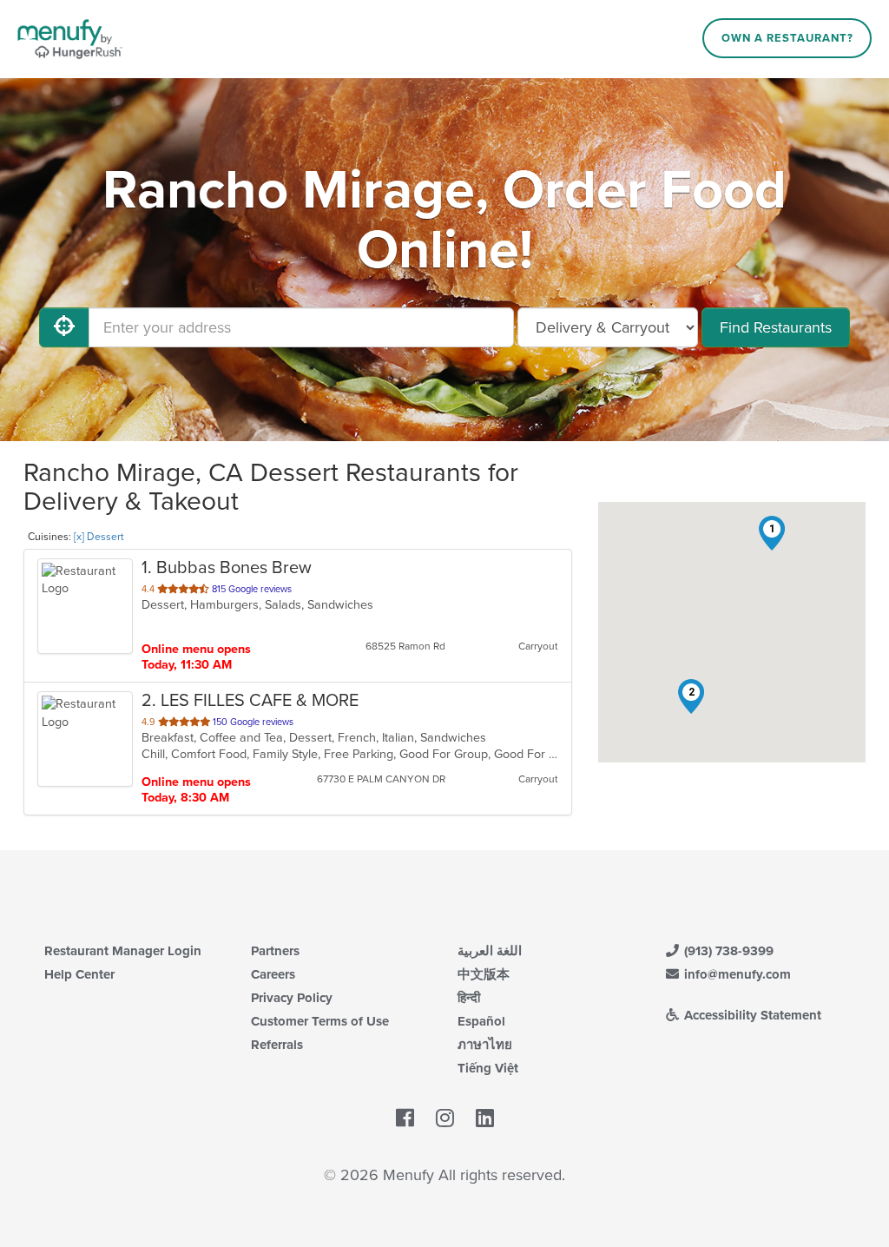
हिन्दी (469, 998)
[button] (771, 533)
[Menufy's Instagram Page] (445, 1118)
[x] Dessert (99, 537)
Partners (275, 951)
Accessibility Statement (751, 1015)
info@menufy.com (736, 974)
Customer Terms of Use (320, 1021)
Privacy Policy (292, 998)
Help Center (79, 974)
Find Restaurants (776, 327)
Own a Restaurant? (787, 38)
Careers (273, 974)
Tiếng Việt (488, 1068)
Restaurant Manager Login (122, 951)
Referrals (277, 1044)
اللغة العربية (490, 951)
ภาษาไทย (485, 1044)
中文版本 (484, 974)
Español (481, 1021)
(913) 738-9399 (727, 951)
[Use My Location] (64, 327)
